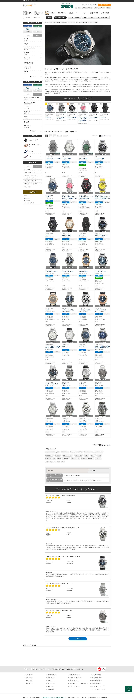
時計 (25, 195)
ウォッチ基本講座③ (96, 680)
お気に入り (94, 4)
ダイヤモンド (27, 200)
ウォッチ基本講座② (96, 677)
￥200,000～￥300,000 (30, 178)
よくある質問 (51, 689)
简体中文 (97, 8)
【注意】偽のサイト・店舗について (75, 669)
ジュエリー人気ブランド (76, 677)
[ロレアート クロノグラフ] (102, 224)
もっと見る (78, 638)
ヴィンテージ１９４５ (90, 480)
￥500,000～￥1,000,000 (30, 183)
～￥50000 (27, 169)
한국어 (84, 8)
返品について (51, 683)
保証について (51, 686)
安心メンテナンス (74, 680)
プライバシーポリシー (45, 669)
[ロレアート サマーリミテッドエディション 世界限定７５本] (83, 108)
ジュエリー (27, 198)
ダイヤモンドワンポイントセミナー (78, 683)
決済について (51, 677)
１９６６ (68, 480)
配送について (51, 680)
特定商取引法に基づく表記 (58, 669)
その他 (99, 480)
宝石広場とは (29, 683)
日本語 (108, 8)
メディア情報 (29, 680)
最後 (108, 136)
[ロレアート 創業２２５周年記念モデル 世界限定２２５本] (53, 335)
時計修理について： (95, 697)
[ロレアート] (50, 108)
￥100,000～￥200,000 (30, 175)
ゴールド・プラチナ (29, 203)
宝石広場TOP (29, 674)
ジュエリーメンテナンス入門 (99, 689)
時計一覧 (93, 470)
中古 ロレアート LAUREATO (73, 475)
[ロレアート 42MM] (72, 108)
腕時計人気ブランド (75, 674)
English (103, 8)
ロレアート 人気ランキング (78, 98)
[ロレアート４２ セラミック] (94, 108)
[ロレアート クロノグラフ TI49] (61, 108)
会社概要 (26, 669)
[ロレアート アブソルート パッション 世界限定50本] (86, 185)
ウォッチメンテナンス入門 (98, 686)
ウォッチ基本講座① (96, 674)
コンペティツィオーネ (77, 480)
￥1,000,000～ (27, 186)
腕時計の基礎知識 (96, 683)
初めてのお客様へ (52, 674)
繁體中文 (90, 8)
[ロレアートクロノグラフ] (53, 260)
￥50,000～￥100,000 (29, 172)
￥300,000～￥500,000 (30, 181)
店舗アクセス (29, 677)
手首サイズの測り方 (75, 686)
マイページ (86, 4)
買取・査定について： (73, 697)
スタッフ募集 (34, 669)
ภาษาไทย (78, 8)
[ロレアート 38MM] (69, 224)
